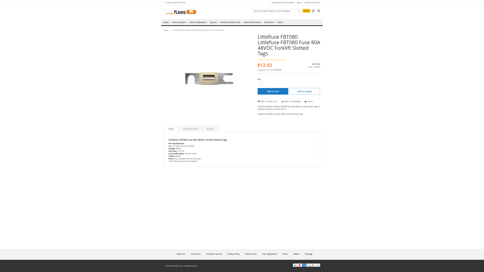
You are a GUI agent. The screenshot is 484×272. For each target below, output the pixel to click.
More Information (190, 129)
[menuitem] (166, 22)
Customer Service (214, 254)
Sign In (299, 2)
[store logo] (181, 12)
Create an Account (312, 2)
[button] (306, 11)
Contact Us (196, 254)
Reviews (210, 129)
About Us (181, 254)
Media (296, 254)
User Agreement (269, 254)
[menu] (242, 22)
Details (171, 129)
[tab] (171, 128)
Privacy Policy (234, 254)
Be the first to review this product (272, 59)
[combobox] (276, 11)
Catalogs (308, 254)
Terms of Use (251, 254)
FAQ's (285, 254)
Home (166, 30)
